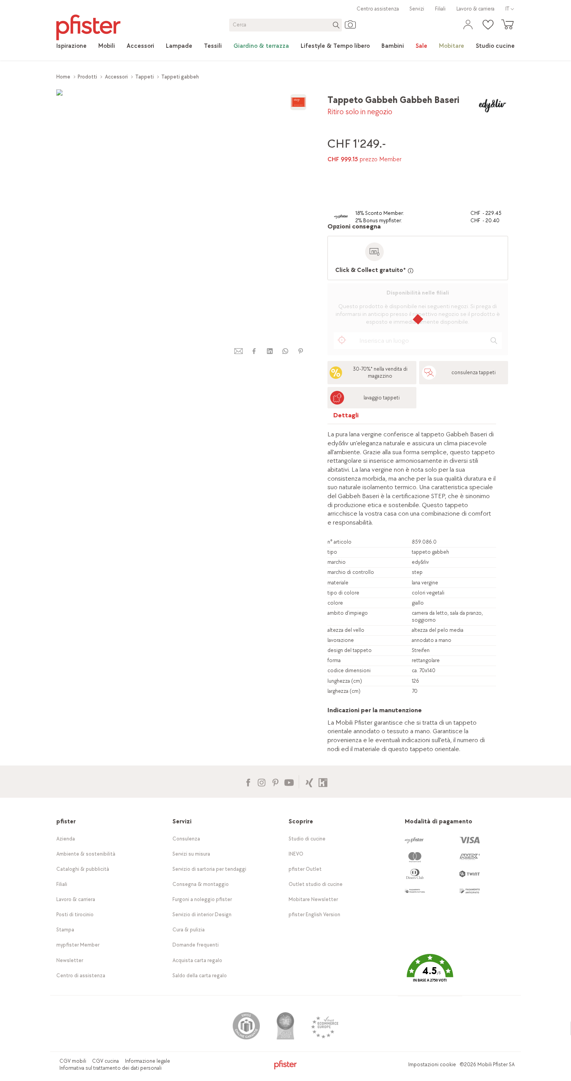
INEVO (296, 854)
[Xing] (309, 782)
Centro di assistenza (80, 975)
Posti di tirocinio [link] (75, 914)
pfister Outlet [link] (305, 869)
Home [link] (63, 76)
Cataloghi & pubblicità (82, 869)
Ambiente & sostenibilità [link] (85, 854)
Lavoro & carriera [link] (475, 8)
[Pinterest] (275, 782)
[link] (71, 46)
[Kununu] (323, 782)
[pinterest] (300, 351)
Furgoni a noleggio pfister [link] (202, 899)
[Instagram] (261, 782)
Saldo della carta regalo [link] (199, 975)
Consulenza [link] (186, 838)
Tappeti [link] (144, 76)
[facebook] (254, 351)
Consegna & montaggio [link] (200, 884)
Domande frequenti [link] (195, 945)
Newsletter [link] (69, 960)
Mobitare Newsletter (313, 899)
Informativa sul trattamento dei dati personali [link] (110, 1068)
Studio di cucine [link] (307, 838)
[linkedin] (269, 351)
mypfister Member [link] (77, 945)
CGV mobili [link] (72, 1061)
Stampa (65, 929)
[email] (238, 351)
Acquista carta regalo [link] (197, 960)
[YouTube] (289, 782)
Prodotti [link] (87, 76)
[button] (430, 973)
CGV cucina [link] (105, 1061)
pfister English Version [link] (314, 914)
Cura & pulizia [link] (188, 929)
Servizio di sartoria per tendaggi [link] (209, 869)
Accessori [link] (116, 76)
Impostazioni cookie (432, 1064)
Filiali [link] (440, 8)
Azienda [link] (65, 838)
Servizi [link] (416, 8)
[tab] (346, 417)
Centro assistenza (378, 8)
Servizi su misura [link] (191, 854)
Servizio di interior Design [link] (202, 914)
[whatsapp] (285, 351)
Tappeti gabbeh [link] (180, 76)
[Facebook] (248, 782)
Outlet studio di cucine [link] (316, 884)
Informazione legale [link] (147, 1061)
